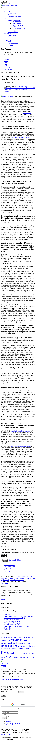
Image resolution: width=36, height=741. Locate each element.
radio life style (8, 568)
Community (7, 33)
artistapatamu (8, 637)
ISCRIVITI (9, 3)
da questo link (27, 113)
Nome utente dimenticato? (13, 723)
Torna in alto (4, 583)
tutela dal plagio (29, 657)
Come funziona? (16, 23)
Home (6, 10)
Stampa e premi (12, 15)
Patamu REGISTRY (14, 20)
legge (33, 646)
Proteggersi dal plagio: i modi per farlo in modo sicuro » (18, 579)
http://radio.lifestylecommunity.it (20, 137)
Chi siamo (7, 11)
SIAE (6, 64)
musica (28, 648)
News (6, 61)
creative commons (9, 566)
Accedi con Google (20, 704)
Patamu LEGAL (13, 32)
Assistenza (7, 40)
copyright (16, 639)
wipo (2, 659)
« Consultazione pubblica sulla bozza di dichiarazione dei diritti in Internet (17, 577)
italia (5, 573)
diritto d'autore (9, 645)
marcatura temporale (11, 648)
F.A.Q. (14, 30)
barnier (15, 637)
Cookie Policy (9, 679)
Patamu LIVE (12, 27)
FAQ (9, 42)
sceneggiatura (31, 653)
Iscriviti (3, 599)
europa (20, 646)
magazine (7, 571)
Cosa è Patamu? (12, 13)
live (2, 648)
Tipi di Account (16, 22)
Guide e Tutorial (13, 43)
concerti (7, 640)
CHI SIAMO (4, 663)
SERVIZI (3, 665)
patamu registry (19, 653)
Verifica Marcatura (17, 25)
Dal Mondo (7, 67)
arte (2, 637)
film (24, 646)
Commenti (11, 37)
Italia (5, 66)
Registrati (8, 721)
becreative (7, 570)
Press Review (8, 69)
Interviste (7, 62)
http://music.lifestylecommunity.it (20, 446)
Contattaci (11, 45)
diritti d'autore (27, 643)
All (5, 57)
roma (26, 653)
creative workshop (9, 565)
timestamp (22, 657)
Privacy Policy (18, 679)
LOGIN (3, 3)
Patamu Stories (12, 35)
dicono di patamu (16, 643)
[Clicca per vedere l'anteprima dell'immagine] (7, 96)
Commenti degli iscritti (14, 16)
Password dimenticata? (12, 725)
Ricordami (7, 716)
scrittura (3, 657)
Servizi (6, 18)
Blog (5, 38)
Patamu (6, 59)
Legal (2, 679)
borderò (20, 637)
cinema (25, 637)
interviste (28, 646)
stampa (16, 657)
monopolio (22, 648)
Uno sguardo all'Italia (15, 560)
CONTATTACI (5, 666)
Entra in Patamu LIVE (18, 28)
